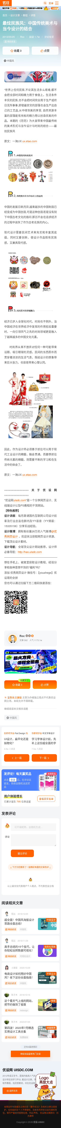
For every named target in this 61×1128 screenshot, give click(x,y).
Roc (22, 36)
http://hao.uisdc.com (30, 552)
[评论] (33, 840)
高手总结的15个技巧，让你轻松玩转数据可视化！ (19, 948)
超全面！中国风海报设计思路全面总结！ (19, 921)
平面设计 (51, 919)
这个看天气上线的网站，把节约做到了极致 (19, 1002)
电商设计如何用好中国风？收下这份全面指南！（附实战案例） (19, 975)
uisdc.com (20, 500)
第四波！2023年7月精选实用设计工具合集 (19, 1029)
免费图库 (24, 1037)
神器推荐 (51, 1027)
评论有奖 (49, 36)
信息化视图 (50, 946)
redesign (24, 1010)
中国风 (10, 60)
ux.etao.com (29, 141)
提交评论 (22, 853)
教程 (25, 15)
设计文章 (15, 15)
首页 (5, 15)
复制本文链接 (14, 697)
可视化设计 (25, 956)
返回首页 (13, 1090)
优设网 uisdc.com (18, 1069)
